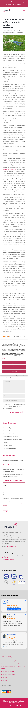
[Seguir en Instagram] (20, 706)
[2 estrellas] (4, 336)
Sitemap (17, 702)
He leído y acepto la (14, 494)
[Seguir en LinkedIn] (14, 706)
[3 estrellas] (6, 336)
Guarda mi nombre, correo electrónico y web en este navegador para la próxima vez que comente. (14, 406)
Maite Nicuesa (8, 30)
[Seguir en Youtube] (17, 706)
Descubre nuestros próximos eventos (13, 460)
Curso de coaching (6, 656)
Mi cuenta (8, 4)
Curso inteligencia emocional (10, 436)
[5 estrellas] (8, 336)
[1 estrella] (3, 336)
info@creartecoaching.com (8, 559)
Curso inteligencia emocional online (12, 439)
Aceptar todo (14, 362)
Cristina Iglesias (11, 634)
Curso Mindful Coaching (7, 671)
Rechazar (14, 367)
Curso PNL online (7, 445)
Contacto (14, 700)
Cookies (10, 701)
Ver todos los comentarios (14, 609)
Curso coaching (7, 428)
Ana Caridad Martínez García (14, 614)
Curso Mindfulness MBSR (9, 448)
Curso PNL (5, 442)
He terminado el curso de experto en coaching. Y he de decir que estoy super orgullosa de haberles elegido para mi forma (13, 625)
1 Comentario (19, 32)
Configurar (14, 371)
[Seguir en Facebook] (8, 706)
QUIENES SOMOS (11, 546)
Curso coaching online (9, 431)
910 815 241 (7, 2)
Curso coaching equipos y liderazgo (12, 433)
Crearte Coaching (12, 603)
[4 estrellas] (7, 336)
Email (4, 485)
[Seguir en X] (11, 706)
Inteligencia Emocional (9, 32)
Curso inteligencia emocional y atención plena (13, 663)
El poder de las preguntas (9, 169)
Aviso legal (19, 700)
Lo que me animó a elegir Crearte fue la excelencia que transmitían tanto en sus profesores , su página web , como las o (13, 643)
